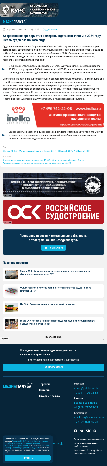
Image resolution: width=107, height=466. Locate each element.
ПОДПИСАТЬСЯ (56, 248)
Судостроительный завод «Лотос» (68, 160)
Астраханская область (30, 151)
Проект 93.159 (10, 151)
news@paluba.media (86, 388)
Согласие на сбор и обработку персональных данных (88, 451)
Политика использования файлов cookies (86, 444)
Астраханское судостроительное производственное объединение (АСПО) (37, 163)
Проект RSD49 (50, 151)
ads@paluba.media (85, 402)
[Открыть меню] (101, 21)
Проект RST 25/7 (67, 151)
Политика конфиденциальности (89, 439)
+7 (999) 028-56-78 (86, 422)
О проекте (44, 384)
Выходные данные (49, 396)
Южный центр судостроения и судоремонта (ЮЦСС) (27, 160)
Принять (28, 458)
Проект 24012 (83, 151)
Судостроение (50, 29)
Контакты (44, 390)
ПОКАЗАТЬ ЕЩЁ (53, 337)
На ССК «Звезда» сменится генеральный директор (47, 304)
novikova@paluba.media (89, 417)
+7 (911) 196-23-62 (86, 392)
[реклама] (53, 115)
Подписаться (55, 367)
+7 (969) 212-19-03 (86, 407)
